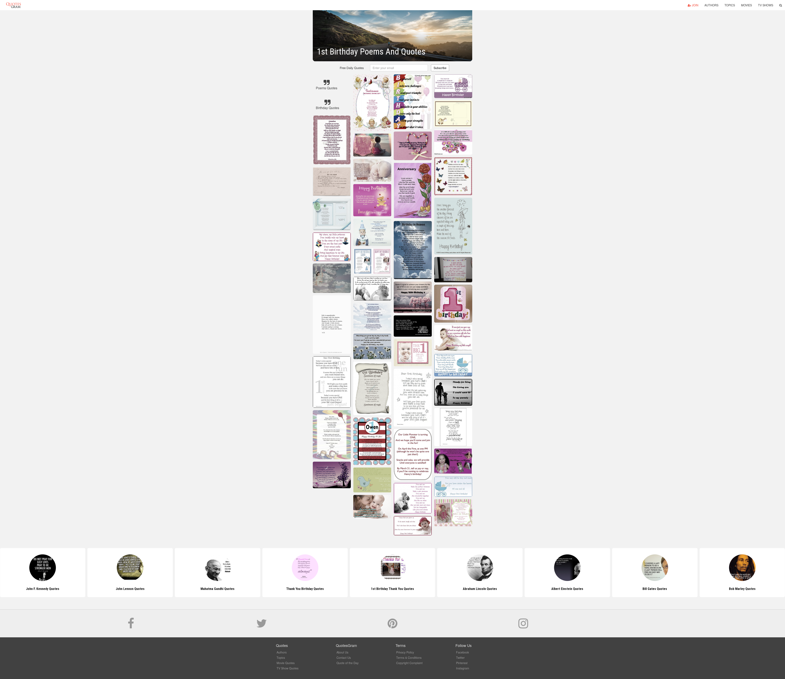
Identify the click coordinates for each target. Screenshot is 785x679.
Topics (729, 5)
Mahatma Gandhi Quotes (130, 589)
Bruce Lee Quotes (742, 589)
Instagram (462, 668)
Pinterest (462, 663)
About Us (342, 652)
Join (694, 5)
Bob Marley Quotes (654, 589)
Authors (711, 5)
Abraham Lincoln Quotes (392, 589)
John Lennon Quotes (42, 589)
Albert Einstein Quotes (480, 589)
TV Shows (765, 5)
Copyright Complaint (409, 663)
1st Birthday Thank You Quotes (305, 589)
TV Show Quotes (287, 668)
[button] (780, 5)
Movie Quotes (286, 663)
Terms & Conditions (409, 658)
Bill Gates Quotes (567, 589)
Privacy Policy (405, 652)
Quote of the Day (347, 663)
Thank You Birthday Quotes (217, 589)
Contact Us (343, 658)
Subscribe (440, 68)
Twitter (460, 658)
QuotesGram (13, 5)
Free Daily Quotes (352, 68)
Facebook (462, 652)
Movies (746, 5)
